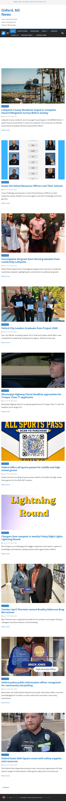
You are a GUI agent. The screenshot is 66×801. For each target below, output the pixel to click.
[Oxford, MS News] (3, 33)
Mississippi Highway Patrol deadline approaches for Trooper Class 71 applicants (31, 396)
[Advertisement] (33, 55)
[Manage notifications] (3, 797)
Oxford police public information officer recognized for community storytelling (31, 684)
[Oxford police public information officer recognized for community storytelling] (33, 638)
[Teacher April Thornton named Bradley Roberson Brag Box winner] (33, 565)
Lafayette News (22, 31)
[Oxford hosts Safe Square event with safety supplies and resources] (33, 714)
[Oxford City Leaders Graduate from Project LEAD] (33, 288)
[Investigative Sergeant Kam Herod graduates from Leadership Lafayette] (33, 215)
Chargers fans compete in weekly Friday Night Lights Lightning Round (31, 538)
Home (13, 31)
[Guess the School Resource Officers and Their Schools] (33, 142)
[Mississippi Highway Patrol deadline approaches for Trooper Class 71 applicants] (33, 354)
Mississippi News (26, 35)
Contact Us (14, 35)
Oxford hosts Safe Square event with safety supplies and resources (31, 760)
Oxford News (34, 31)
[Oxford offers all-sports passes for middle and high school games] (33, 423)
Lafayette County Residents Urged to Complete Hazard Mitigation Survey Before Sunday (28, 111)
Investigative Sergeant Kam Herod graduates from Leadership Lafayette (30, 260)
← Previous (5, 787)
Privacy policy (47, 797)
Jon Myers (15, 116)
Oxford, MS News (10, 12)
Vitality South (15, 797)
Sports (44, 31)
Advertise (54, 31)
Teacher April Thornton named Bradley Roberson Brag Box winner (32, 611)
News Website (5, 797)
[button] (47, 31)
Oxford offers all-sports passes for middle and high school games (30, 469)
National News (41, 35)
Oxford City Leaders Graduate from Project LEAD (29, 328)
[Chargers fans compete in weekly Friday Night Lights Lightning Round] (33, 496)
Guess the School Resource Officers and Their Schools (32, 185)
